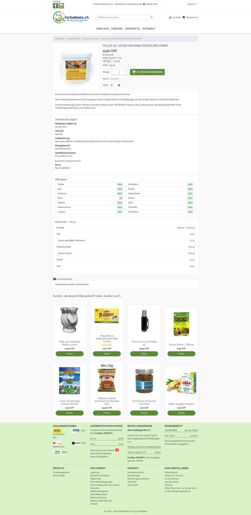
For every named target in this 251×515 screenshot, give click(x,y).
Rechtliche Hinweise (99, 475)
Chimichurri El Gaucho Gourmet (144, 402)
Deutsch (191, 4)
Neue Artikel (59, 475)
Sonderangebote (61, 472)
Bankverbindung (98, 497)
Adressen (132, 482)
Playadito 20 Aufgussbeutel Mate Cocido (107, 338)
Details (69, 353)
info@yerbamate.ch (181, 491)
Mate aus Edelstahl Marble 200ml (69, 343)
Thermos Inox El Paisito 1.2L (144, 343)
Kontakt (56, 1)
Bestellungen (133, 475)
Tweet (119, 85)
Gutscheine (132, 485)
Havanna (114, 79)
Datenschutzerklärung (101, 500)
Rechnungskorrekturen (138, 478)
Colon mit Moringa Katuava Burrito (69, 402)
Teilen (111, 85)
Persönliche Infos (135, 472)
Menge (106, 72)
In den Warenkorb (147, 72)
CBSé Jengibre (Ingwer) (181, 404)
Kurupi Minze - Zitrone (181, 344)
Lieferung (94, 472)
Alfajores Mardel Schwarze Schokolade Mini (107, 401)
